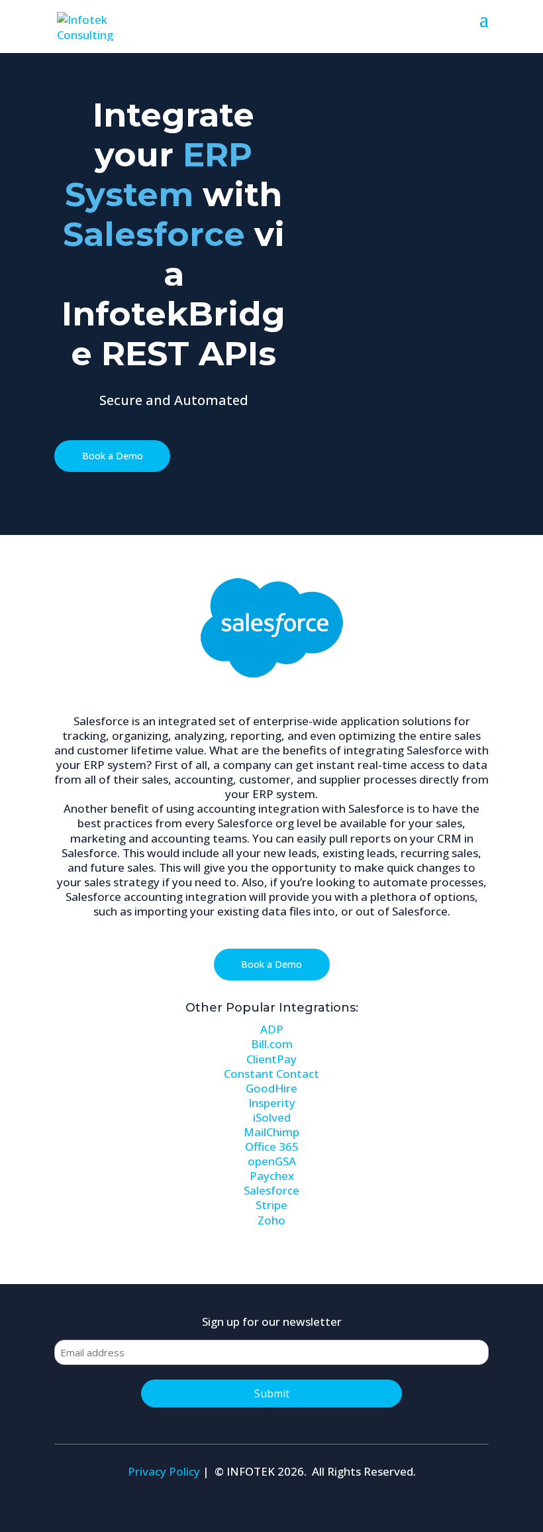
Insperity (271, 1102)
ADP (271, 1029)
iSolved (272, 1117)
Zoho (271, 1220)
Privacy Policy (164, 1471)
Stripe (271, 1204)
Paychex (272, 1175)
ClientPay (271, 1059)
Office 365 (272, 1146)
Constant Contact (271, 1073)
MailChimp (271, 1132)
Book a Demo (112, 455)
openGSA (272, 1161)
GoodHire (271, 1088)
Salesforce (271, 1190)
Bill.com (272, 1043)
